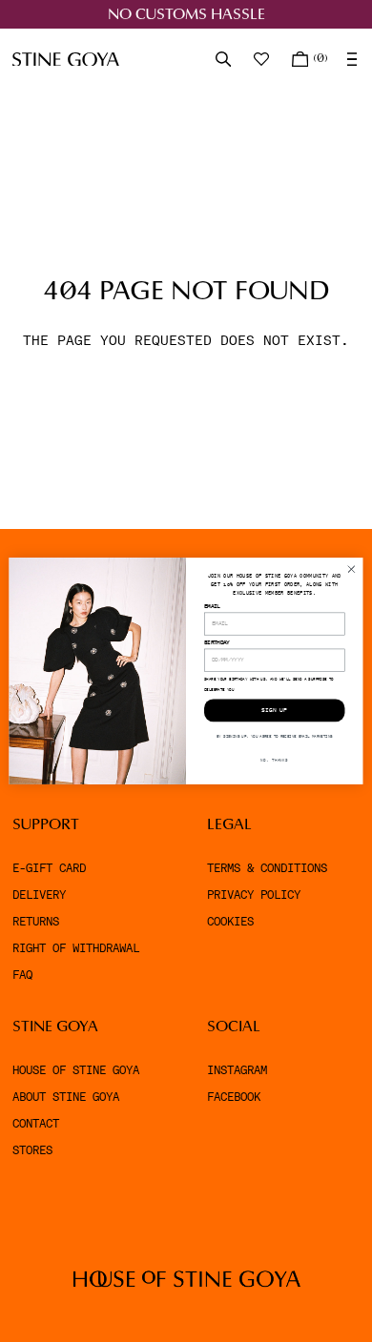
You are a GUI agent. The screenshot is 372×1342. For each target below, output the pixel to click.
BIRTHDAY (217, 643)
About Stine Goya (65, 1097)
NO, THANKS (274, 760)
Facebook (233, 1097)
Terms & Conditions (267, 868)
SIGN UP (274, 710)
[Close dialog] (351, 569)
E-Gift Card (49, 868)
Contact (35, 1123)
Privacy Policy (253, 895)
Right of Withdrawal (75, 948)
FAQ (22, 975)
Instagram (237, 1070)
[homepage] (65, 60)
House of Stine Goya (75, 1070)
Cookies (230, 921)
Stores (32, 1150)
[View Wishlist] (263, 59)
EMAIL (212, 606)
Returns (35, 921)
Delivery (39, 895)
